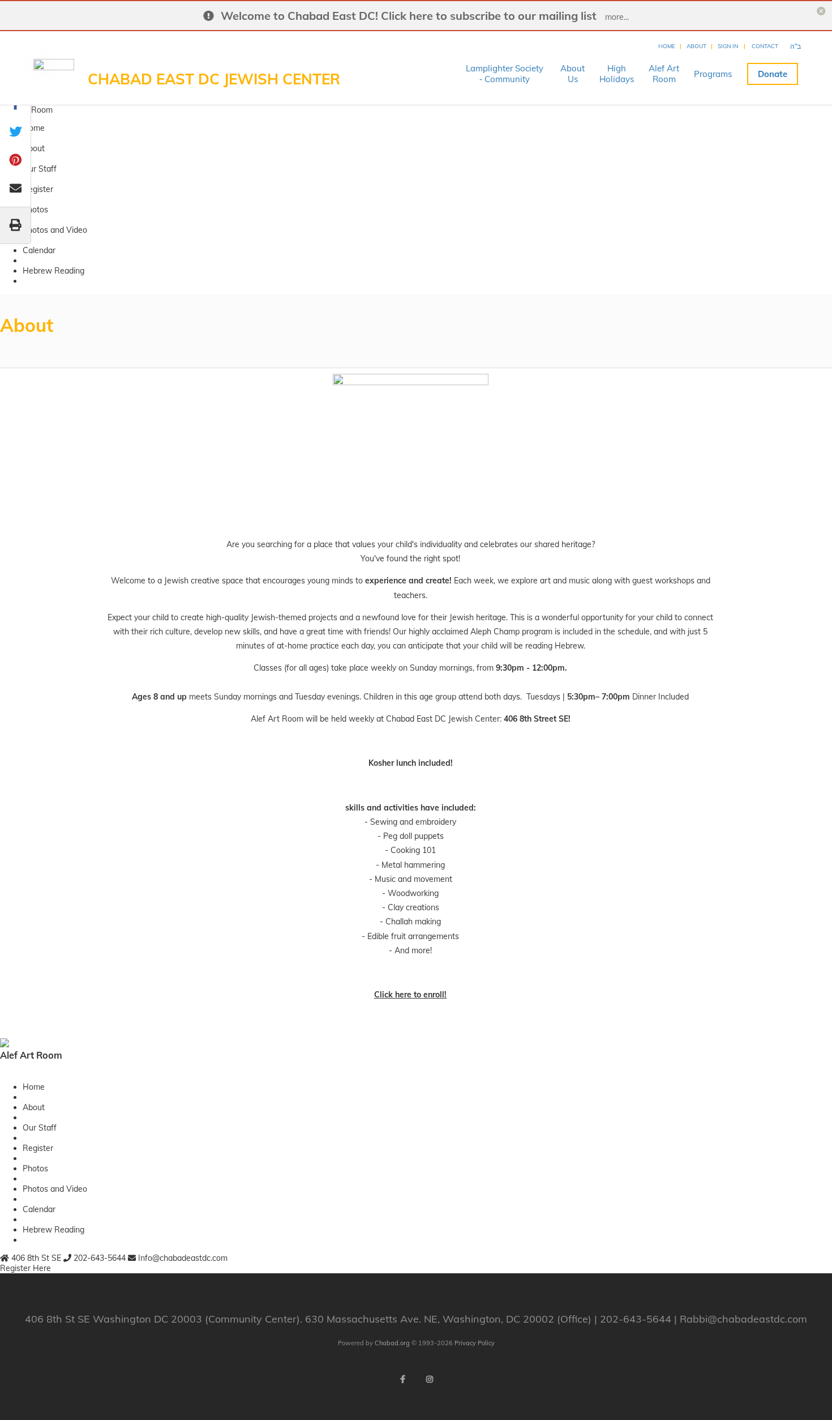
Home (666, 46)
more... (617, 17)
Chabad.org (392, 1343)
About (696, 46)
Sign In (728, 46)
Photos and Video (55, 230)
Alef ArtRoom (664, 73)
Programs (713, 74)
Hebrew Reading (53, 271)
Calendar (39, 250)
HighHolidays (616, 73)
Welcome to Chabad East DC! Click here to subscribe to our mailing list (409, 15)
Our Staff (40, 169)
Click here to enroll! (410, 995)
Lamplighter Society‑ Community (504, 73)
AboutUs (572, 73)
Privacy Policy (474, 1343)
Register (38, 189)
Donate (772, 74)
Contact (765, 46)
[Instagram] (429, 1379)
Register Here (25, 1268)
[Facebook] (402, 1379)
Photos (35, 209)
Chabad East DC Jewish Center (214, 79)
